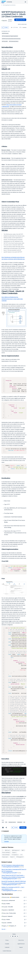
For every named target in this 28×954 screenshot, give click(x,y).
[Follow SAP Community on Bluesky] (12, 936)
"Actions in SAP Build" (6, 852)
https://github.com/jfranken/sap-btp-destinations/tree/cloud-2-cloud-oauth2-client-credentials (12, 299)
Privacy (6, 940)
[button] (3, 27)
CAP (3, 822)
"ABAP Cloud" (7, 850)
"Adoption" (14, 852)
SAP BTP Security (5, 33)
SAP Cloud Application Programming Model (10, 36)
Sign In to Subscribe (20, 19)
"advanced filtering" (5, 854)
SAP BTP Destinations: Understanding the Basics (13, 865)
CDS (6, 822)
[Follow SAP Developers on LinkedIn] (17, 936)
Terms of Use (21, 940)
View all (3, 929)
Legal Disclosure (21, 943)
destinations (19, 822)
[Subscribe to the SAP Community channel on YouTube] (15, 936)
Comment (6, 841)
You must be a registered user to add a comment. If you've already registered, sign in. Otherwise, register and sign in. (13, 837)
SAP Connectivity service (13, 41)
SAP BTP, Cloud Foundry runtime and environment (11, 38)
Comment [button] (22, 827)
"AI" (21, 854)
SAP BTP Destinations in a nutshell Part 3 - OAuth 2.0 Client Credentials (14, 14)
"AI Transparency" (15, 854)
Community (9, 1)
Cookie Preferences (7, 950)
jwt (24, 822)
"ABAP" (23, 850)
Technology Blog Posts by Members (9, 5)
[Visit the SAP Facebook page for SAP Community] (10, 936)
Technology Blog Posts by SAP (9, 872)
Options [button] (15, 22)
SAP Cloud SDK (4, 41)
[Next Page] (15, 858)
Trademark (7, 947)
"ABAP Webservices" (15, 850)
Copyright (7, 943)
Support (21, 947)
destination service (12, 822)
